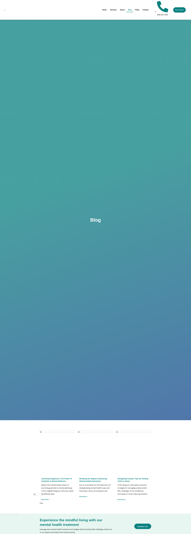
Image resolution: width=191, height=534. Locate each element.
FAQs (137, 10)
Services (113, 10)
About (122, 10)
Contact (146, 10)
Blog (130, 10)
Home (104, 10)
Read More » (83, 496)
